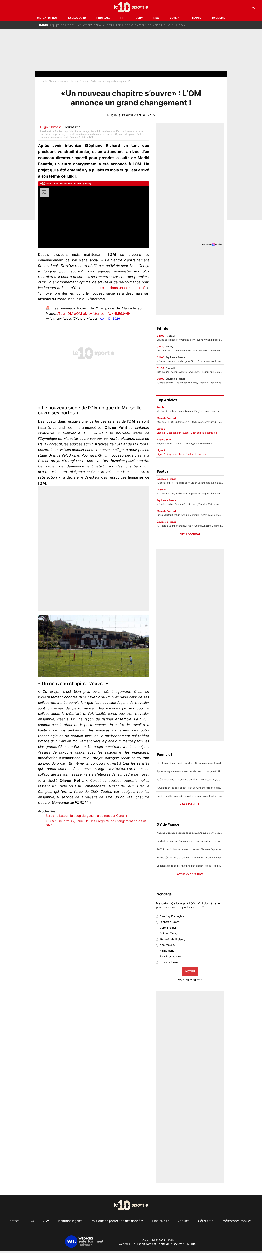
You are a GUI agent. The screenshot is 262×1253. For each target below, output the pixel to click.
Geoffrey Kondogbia (172, 916)
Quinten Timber (169, 933)
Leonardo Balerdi (170, 921)
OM (50, 81)
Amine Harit (167, 950)
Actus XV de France (190, 874)
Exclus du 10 (77, 17)
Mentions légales (70, 1221)
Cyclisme (218, 17)
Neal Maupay (167, 944)
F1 (121, 17)
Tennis (196, 17)
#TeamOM (64, 314)
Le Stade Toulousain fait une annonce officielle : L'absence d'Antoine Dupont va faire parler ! (109, 27)
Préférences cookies (236, 1221)
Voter (190, 971)
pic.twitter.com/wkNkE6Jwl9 (106, 314)
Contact (13, 1221)
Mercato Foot (47, 17)
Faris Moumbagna (170, 956)
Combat (175, 17)
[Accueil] (131, 7)
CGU (31, 1221)
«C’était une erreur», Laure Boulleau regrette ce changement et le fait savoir (96, 823)
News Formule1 (190, 804)
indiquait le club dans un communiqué (114, 288)
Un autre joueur (169, 962)
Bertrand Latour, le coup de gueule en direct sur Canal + (87, 816)
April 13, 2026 (110, 318)
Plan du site (160, 1221)
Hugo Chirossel (51, 127)
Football (103, 17)
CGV (46, 1221)
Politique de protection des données (117, 1221)
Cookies (183, 1221)
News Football (190, 533)
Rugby (138, 17)
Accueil (42, 81)
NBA (156, 17)
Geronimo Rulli (168, 927)
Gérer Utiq (205, 1221)
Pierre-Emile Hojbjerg (172, 939)
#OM (78, 314)
